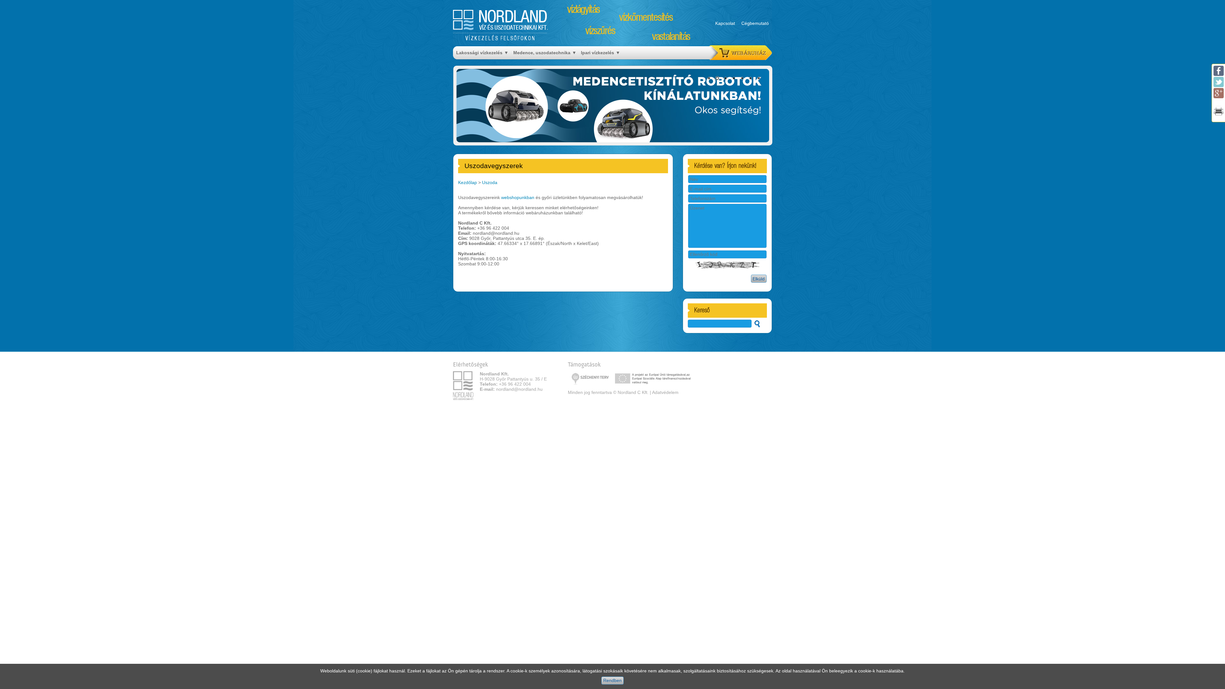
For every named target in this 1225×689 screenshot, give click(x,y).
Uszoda (489, 182)
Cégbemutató (755, 23)
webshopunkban (517, 197)
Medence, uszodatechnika (541, 52)
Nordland (500, 20)
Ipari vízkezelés (597, 52)
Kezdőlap (467, 182)
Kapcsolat (725, 23)
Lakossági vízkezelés (479, 52)
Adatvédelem (665, 392)
